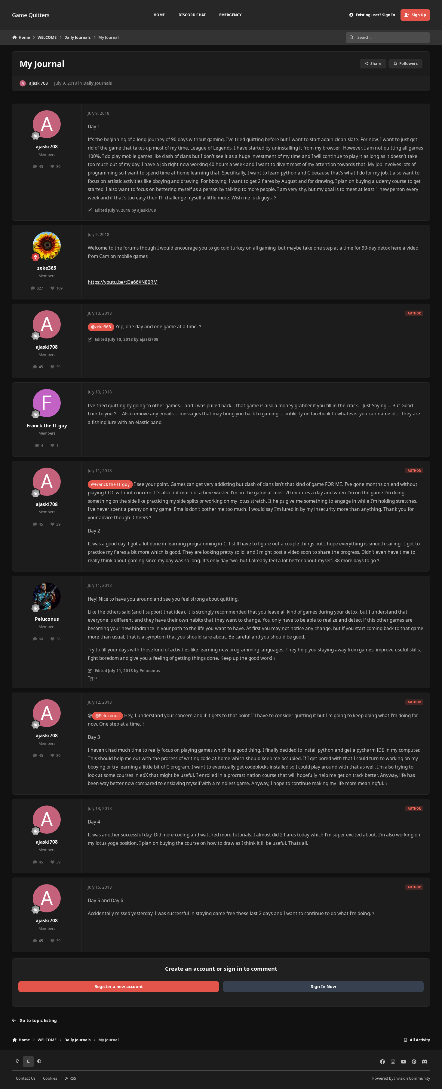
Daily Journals (97, 83)
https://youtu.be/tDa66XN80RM (123, 282)
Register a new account (118, 986)
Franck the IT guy (47, 426)
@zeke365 (101, 326)
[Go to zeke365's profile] (47, 246)
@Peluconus (107, 715)
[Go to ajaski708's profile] (23, 83)
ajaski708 (38, 83)
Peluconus (47, 619)
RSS (72, 1078)
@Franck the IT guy (110, 484)
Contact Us (25, 1078)
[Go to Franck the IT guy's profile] (47, 403)
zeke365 (46, 268)
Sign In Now (323, 986)
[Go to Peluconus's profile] (47, 596)
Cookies (50, 1078)
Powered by (401, 1078)
